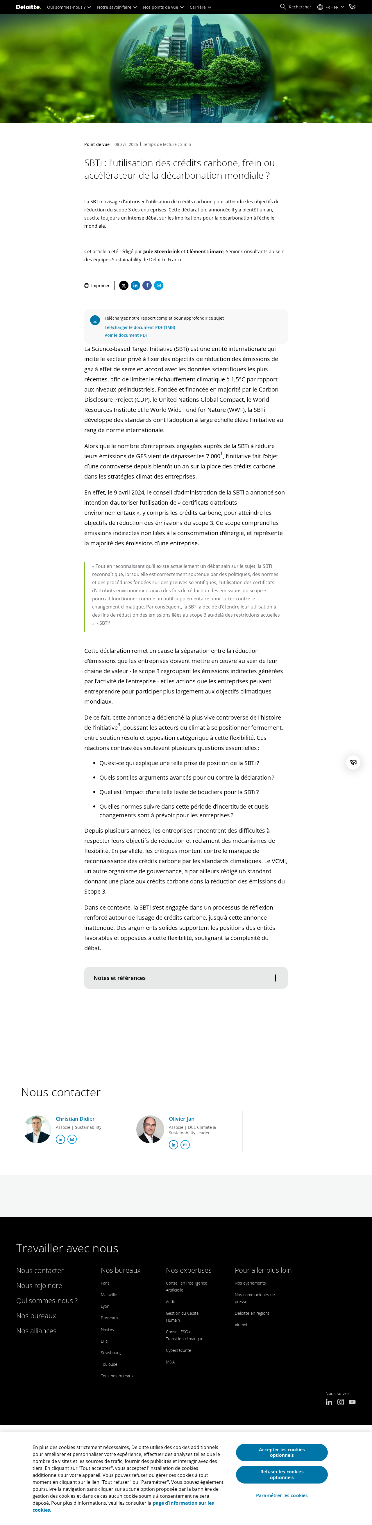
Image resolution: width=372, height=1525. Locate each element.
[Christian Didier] (37, 1129)
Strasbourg (111, 1352)
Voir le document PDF (126, 335)
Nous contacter (40, 1270)
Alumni (241, 1324)
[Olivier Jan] (150, 1129)
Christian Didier (75, 1118)
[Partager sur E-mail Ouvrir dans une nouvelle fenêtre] (158, 285)
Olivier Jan (181, 1118)
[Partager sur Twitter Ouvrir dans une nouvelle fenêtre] (123, 285)
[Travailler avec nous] (352, 7)
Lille (104, 1341)
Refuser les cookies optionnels (282, 1474)
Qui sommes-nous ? (67, 7)
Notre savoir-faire (115, 7)
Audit (170, 1301)
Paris (105, 1283)
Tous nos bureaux (117, 1376)
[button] (295, 7)
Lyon (105, 1306)
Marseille (109, 1294)
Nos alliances (36, 1330)
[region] (186, 1478)
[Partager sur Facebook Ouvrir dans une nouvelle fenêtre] (147, 285)
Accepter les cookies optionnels (282, 1452)
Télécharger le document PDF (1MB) (140, 327)
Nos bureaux (36, 1315)
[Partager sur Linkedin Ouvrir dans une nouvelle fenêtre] (135, 285)
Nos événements (250, 1283)
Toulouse (109, 1364)
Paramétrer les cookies (282, 1495)
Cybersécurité (178, 1350)
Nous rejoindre (39, 1285)
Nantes (107, 1329)
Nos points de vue (161, 7)
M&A (170, 1362)
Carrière (198, 7)
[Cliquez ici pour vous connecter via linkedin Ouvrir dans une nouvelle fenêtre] (60, 1139)
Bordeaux (109, 1318)
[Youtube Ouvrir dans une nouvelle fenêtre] (352, 1402)
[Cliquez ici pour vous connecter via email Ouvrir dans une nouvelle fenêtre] (72, 1139)
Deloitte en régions (252, 1313)
